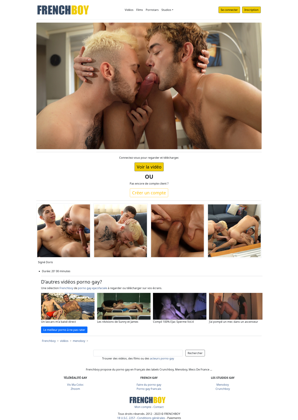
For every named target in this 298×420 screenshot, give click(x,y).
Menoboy (222, 385)
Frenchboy (66, 288)
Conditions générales (151, 418)
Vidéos (129, 10)
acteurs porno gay (162, 358)
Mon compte (143, 407)
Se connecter (229, 10)
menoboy (79, 341)
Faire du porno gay (149, 385)
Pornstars (152, 10)
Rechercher (195, 353)
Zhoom (75, 389)
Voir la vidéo (149, 167)
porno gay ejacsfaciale (92, 288)
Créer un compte (149, 193)
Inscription (251, 10)
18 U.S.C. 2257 (126, 418)
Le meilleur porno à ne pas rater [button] (64, 330)
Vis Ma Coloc (75, 385)
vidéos (64, 341)
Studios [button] (166, 10)
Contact (158, 407)
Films (139, 10)
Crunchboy (223, 389)
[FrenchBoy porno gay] (149, 400)
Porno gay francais (149, 389)
